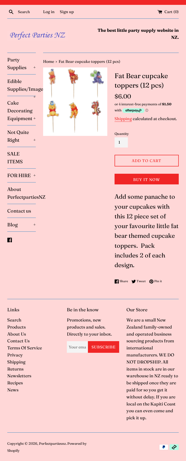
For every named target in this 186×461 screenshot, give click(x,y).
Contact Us (18, 341)
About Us (16, 334)
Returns (15, 369)
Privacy (15, 355)
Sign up (67, 11)
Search (14, 320)
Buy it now (146, 179)
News (12, 390)
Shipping (123, 118)
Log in (48, 11)
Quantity (122, 134)
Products (16, 327)
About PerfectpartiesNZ (21, 193)
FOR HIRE (21, 175)
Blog (21, 225)
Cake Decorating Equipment (21, 110)
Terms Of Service (24, 348)
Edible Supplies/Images (21, 87)
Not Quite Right (21, 136)
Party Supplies (21, 63)
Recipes (15, 383)
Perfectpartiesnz (52, 443)
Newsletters (19, 376)
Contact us (19, 211)
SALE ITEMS (15, 158)
